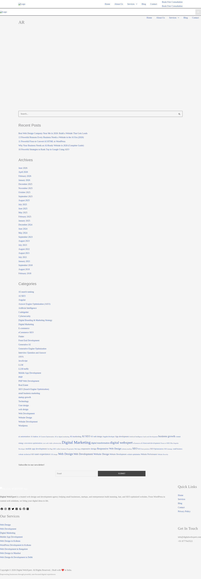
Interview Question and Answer (32, 353)
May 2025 (22, 212)
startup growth (24, 397)
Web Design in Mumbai (10, 553)
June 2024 (22, 229)
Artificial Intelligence (27, 308)
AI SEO (22, 296)
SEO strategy (168, 449)
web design (23, 409)
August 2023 (24, 241)
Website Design (25, 417)
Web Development (26, 413)
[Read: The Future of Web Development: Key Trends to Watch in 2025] (58, 52)
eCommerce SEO (26, 332)
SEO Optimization (157, 449)
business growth (166, 436)
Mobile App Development (29, 373)
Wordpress (23, 425)
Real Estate (23, 385)
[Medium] (28, 509)
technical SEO (29, 454)
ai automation (24, 436)
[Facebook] (2, 509)
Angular (22, 300)
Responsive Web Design (109, 448)
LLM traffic (23, 369)
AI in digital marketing (62, 436)
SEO (134, 448)
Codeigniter (23, 312)
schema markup (127, 449)
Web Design (65, 454)
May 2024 (22, 233)
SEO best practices (144, 449)
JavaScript (22, 361)
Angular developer (109, 437)
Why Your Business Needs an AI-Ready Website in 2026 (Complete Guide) (51, 145)
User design (23, 405)
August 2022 (24, 249)
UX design (54, 454)
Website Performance (149, 454)
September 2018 (25, 265)
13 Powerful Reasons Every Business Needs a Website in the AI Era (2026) (51, 137)
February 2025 (24, 216)
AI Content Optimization (46, 436)
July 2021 (22, 257)
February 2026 (24, 176)
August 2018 (24, 269)
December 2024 (25, 224)
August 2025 (24, 200)
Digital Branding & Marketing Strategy (35, 320)
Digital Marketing (30, 72)
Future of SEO (165, 443)
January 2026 (24, 180)
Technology (76, 72)
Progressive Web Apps (74, 449)
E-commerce (23, 328)
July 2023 (22, 245)
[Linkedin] (9, 509)
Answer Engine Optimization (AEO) (34, 304)
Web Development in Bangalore (14, 549)
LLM (20, 365)
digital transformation (100, 443)
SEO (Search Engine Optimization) (54, 72)
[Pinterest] (16, 509)
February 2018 (24, 273)
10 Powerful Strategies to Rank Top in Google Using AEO (43, 149)
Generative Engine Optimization (32, 348)
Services (181, 499)
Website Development (27, 421)
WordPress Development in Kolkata (15, 545)
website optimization (133, 454)
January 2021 (24, 261)
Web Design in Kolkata (10, 541)
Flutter (21, 336)
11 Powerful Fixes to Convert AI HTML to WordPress (41, 141)
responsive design (89, 449)
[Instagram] (5, 509)
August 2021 (24, 253)
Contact (181, 507)
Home (180, 495)
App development (122, 436)
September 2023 (25, 237)
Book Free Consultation (172, 6)
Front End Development (28, 340)
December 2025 (25, 184)
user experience (42, 454)
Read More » (28, 106)
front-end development (151, 443)
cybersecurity (57, 443)
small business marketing (29, 393)
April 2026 (23, 172)
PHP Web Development (28, 381)
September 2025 (25, 196)
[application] (136, 4)
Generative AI (24, 344)
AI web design (96, 436)
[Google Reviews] (20, 509)
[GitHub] (24, 509)
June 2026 (22, 168)
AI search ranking (26, 292)
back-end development (150, 436)
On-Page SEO (51, 449)
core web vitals (47, 443)
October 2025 (24, 192)
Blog (180, 503)
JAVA (21, 357)
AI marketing (75, 436)
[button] (172, 2)
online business (61, 449)
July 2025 (22, 204)
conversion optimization (33, 443)
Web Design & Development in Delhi (16, 557)
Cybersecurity (24, 316)
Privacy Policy (184, 511)
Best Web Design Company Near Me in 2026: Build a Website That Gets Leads (52, 133)
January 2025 (24, 221)
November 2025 (25, 188)
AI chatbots (34, 437)
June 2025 (22, 208)
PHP (20, 377)
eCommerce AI (138, 443)
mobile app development (36, 449)
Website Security (163, 454)
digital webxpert (121, 442)
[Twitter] (13, 509)
